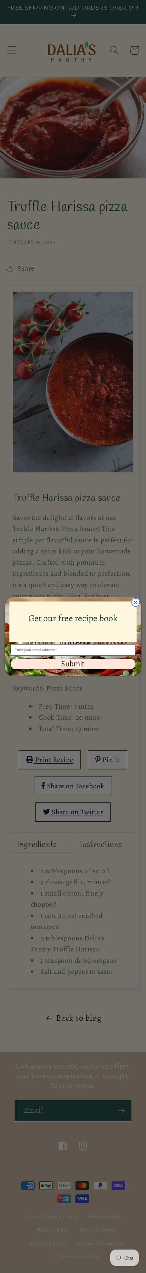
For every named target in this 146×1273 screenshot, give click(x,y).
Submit (72, 664)
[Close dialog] (135, 602)
